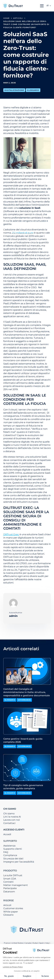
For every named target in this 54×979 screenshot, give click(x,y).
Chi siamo (9, 813)
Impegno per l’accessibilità (18, 861)
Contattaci (9, 823)
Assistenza (9, 845)
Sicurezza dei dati (13, 858)
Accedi (7, 834)
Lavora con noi (11, 819)
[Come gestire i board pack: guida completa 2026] (27, 721)
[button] (49, 5)
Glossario (8, 914)
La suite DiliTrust (12, 875)
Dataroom (9, 891)
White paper (10, 911)
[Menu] (42, 6)
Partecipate (10, 888)
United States (17, 943)
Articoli (7, 905)
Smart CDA (9, 878)
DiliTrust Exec (11, 534)
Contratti (8, 881)
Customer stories (13, 908)
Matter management (15, 885)
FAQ (5, 852)
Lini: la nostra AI (12, 816)
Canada (27, 943)
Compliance (10, 855)
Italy (47, 943)
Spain (41, 943)
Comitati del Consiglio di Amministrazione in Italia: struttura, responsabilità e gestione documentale (26, 692)
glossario (33, 90)
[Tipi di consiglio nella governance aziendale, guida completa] (27, 767)
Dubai (35, 943)
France (7, 943)
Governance (24, 700)
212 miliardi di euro (22, 232)
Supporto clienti (12, 848)
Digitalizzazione (14, 90)
